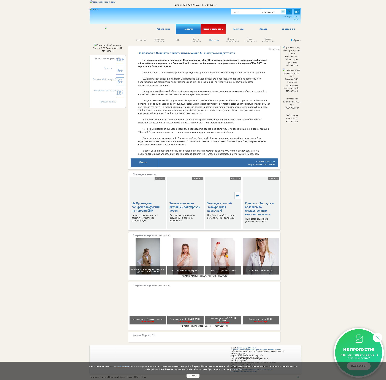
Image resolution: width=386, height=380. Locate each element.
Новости (188, 28)
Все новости (141, 40)
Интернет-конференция (232, 40)
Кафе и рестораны (213, 28)
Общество (214, 40)
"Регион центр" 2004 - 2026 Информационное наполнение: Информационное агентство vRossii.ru (256, 349)
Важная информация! (268, 40)
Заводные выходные (159, 40)
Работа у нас (163, 28)
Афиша (263, 28)
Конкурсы (238, 28)
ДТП (178, 40)
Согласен (193, 376)
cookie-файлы (123, 366)
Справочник (288, 28)
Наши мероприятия (250, 40)
